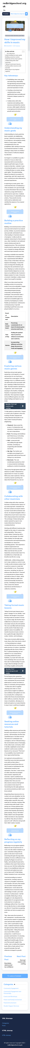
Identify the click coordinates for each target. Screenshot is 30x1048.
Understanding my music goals (13, 55)
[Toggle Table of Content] (22, 51)
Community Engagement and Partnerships (12, 992)
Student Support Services (11, 1006)
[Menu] (4, 10)
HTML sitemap (6, 1035)
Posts (4, 1025)
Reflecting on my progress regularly (12, 70)
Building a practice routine (12, 57)
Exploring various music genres (13, 58)
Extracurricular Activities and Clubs (15, 35)
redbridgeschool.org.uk (15, 5)
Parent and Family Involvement (13, 1000)
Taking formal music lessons (13, 64)
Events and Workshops (10, 996)
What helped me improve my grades (10, 14)
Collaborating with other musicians (11, 61)
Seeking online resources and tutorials (13, 66)
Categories (5, 1023)
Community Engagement (11, 988)
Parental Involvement (10, 1003)
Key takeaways (11, 53)
